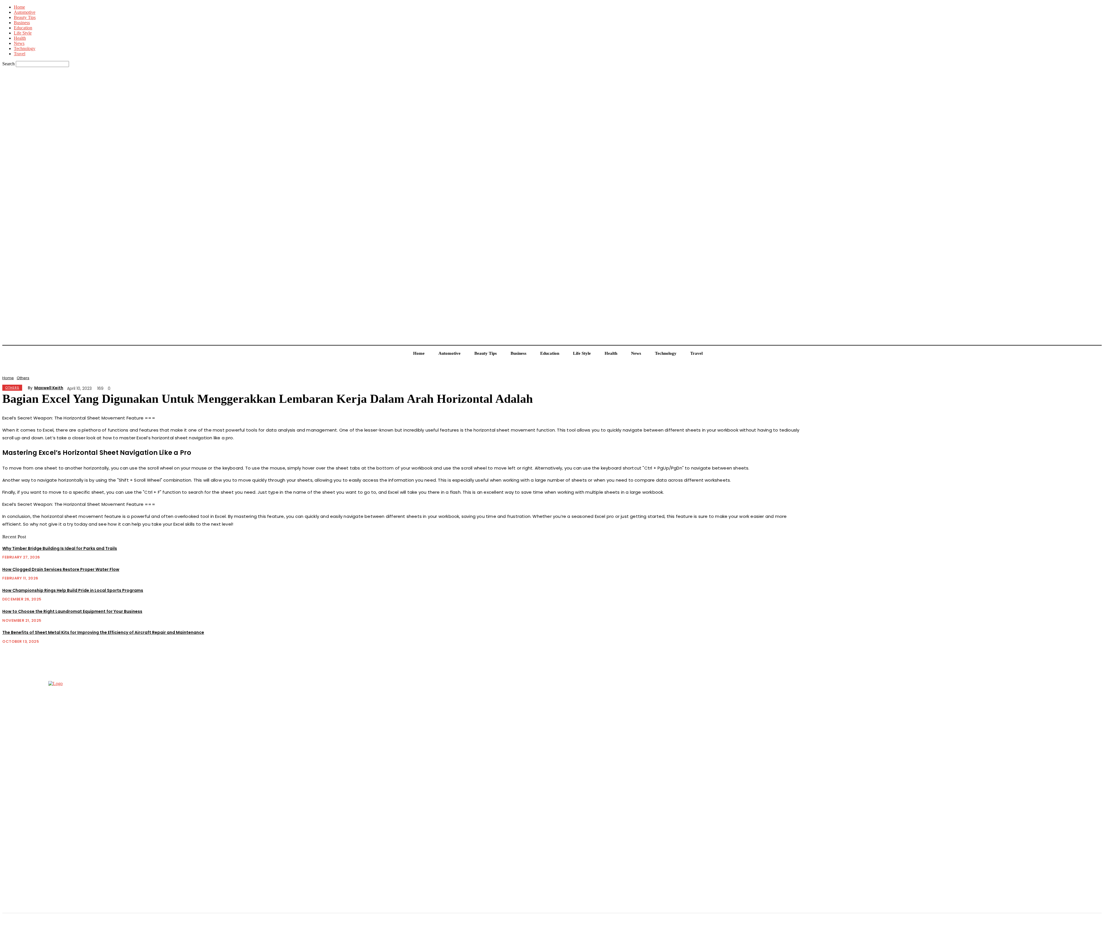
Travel (19, 53)
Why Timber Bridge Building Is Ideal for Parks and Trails (59, 548)
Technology (24, 48)
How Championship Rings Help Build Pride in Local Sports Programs (72, 590)
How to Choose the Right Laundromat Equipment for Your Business (72, 611)
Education (23, 27)
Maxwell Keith (48, 388)
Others (23, 378)
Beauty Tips (25, 17)
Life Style (23, 32)
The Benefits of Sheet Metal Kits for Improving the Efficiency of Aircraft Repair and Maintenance (103, 632)
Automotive (24, 12)
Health (20, 38)
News (19, 43)
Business (22, 22)
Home (19, 7)
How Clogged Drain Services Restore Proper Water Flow (60, 569)
